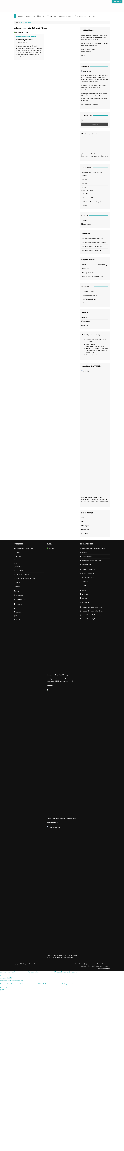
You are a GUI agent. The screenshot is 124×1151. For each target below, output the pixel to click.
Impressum (99, 966)
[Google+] (3, 1073)
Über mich (91, 966)
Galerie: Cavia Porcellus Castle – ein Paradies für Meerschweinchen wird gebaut (97, 350)
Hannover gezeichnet (24, 40)
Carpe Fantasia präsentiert (23, 36)
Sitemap (83, 966)
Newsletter (89, 355)
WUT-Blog (64, 675)
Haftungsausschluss (94, 964)
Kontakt (88, 344)
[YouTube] (5, 1073)
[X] (62, 1071)
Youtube (57, 957)
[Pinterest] (1, 1073)
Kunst (33, 36)
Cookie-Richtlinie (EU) (92, 346)
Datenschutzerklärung (104, 968)
